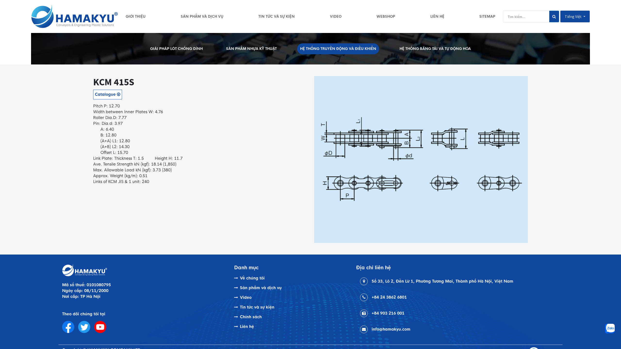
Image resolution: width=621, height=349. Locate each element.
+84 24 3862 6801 (389, 297)
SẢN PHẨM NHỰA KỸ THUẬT (251, 49)
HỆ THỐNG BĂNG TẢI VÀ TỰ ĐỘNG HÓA (435, 49)
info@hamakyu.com (391, 329)
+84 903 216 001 (388, 313)
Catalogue (106, 94)
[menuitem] (135, 16)
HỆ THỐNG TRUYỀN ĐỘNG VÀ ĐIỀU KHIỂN (338, 49)
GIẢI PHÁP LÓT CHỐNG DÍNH (176, 49)
